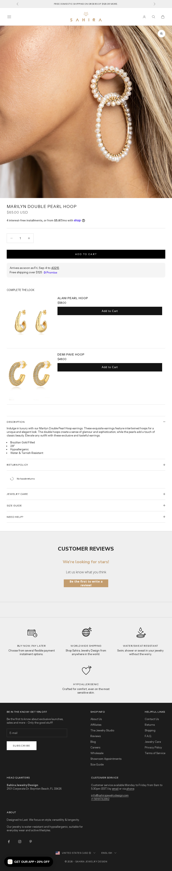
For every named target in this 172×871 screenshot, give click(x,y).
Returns (150, 724)
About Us (96, 719)
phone (130, 788)
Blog (93, 741)
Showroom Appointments (105, 758)
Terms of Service (155, 753)
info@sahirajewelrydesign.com (110, 795)
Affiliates (95, 724)
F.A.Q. (148, 736)
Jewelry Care (153, 741)
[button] (28, 862)
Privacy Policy (153, 747)
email (115, 788)
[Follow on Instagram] (20, 841)
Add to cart (86, 254)
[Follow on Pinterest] (31, 841)
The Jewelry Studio (102, 730)
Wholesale (96, 753)
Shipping (150, 730)
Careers (95, 747)
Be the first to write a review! (86, 583)
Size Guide (97, 764)
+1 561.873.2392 (100, 799)
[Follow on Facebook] (9, 841)
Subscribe (21, 745)
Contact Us (152, 719)
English (106, 852)
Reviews (95, 736)
